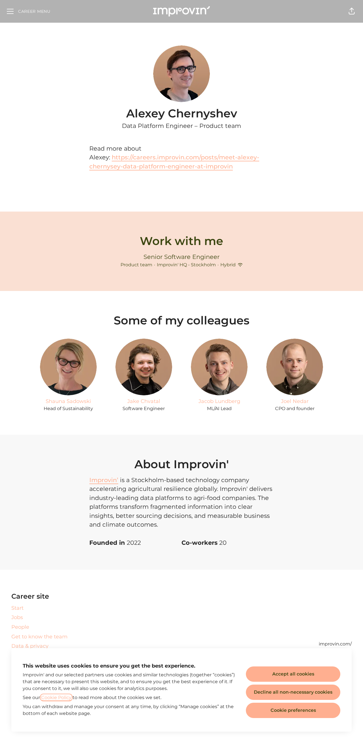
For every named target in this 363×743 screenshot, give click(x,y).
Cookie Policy (56, 697)
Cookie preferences (293, 710)
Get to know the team (39, 637)
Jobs (17, 617)
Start (17, 608)
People (20, 627)
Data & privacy (29, 646)
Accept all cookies (293, 674)
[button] (352, 11)
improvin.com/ (335, 644)
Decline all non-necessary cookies (293, 692)
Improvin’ (103, 480)
